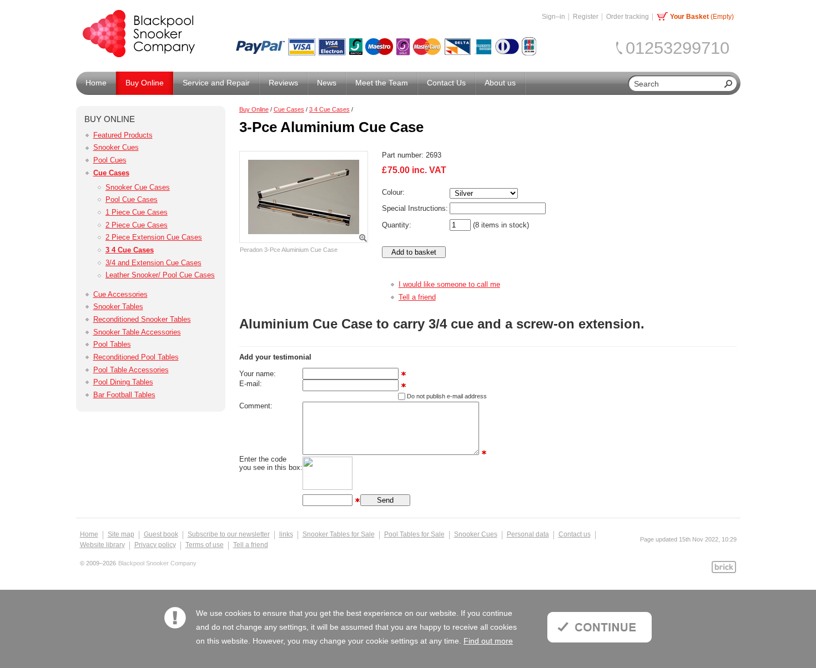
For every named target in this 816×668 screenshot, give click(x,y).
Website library (102, 545)
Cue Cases (111, 173)
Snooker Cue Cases (137, 187)
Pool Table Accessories (131, 370)
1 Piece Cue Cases (136, 212)
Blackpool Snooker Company (157, 563)
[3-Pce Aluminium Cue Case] (303, 196)
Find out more (488, 640)
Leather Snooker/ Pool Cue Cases (160, 275)
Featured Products (123, 135)
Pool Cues (110, 160)
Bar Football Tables (124, 395)
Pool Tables (112, 344)
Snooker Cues (116, 147)
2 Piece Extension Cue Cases (153, 237)
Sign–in (553, 17)
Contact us (574, 534)
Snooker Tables (118, 306)
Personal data (528, 534)
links (286, 534)
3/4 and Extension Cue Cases (153, 263)
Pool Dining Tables (123, 382)
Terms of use (204, 545)
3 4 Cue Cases (129, 250)
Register (585, 17)
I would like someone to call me (449, 284)
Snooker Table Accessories (137, 332)
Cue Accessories (120, 294)
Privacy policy (155, 545)
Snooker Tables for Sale (339, 534)
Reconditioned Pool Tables (136, 357)
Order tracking (627, 17)
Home (89, 534)
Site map (121, 534)
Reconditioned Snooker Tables (142, 319)
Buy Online (254, 109)
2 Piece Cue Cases (136, 225)
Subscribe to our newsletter (229, 534)
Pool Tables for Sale (414, 534)
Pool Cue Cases (131, 199)
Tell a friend (417, 297)
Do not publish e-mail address (447, 396)
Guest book (161, 534)
